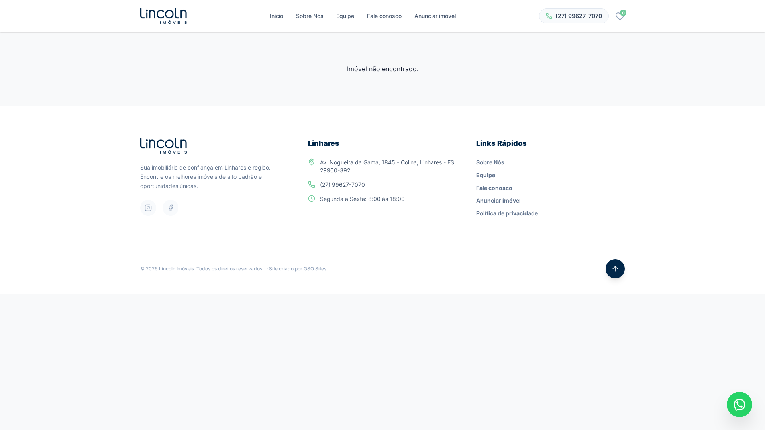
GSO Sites (315, 269)
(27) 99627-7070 (578, 15)
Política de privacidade (507, 213)
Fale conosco (384, 15)
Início (276, 15)
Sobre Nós (310, 15)
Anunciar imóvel (435, 15)
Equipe (345, 15)
